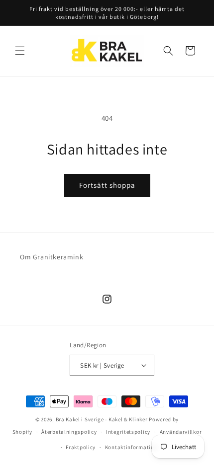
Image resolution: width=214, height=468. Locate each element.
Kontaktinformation (131, 447)
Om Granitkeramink (51, 256)
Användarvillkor (181, 431)
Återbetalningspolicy (69, 431)
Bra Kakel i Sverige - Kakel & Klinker (102, 419)
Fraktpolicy (81, 447)
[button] (20, 51)
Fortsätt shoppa (107, 185)
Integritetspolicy (128, 431)
